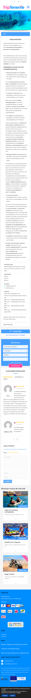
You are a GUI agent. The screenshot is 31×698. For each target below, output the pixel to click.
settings (19, 692)
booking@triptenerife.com (10, 664)
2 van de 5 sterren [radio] (11, 452)
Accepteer (5, 695)
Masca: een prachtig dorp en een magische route (15, 653)
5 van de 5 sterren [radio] (18, 452)
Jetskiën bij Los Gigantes (12, 542)
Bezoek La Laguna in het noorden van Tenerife (14, 644)
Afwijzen (12, 695)
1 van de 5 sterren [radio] (9, 452)
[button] (15, 624)
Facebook (3, 636)
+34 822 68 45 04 (8, 661)
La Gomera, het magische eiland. (10, 648)
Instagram (3, 634)
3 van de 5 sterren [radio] (13, 452)
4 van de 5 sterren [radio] (16, 452)
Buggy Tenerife (9, 574)
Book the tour (7, 324)
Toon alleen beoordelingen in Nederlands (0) (14, 449)
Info (4, 34)
